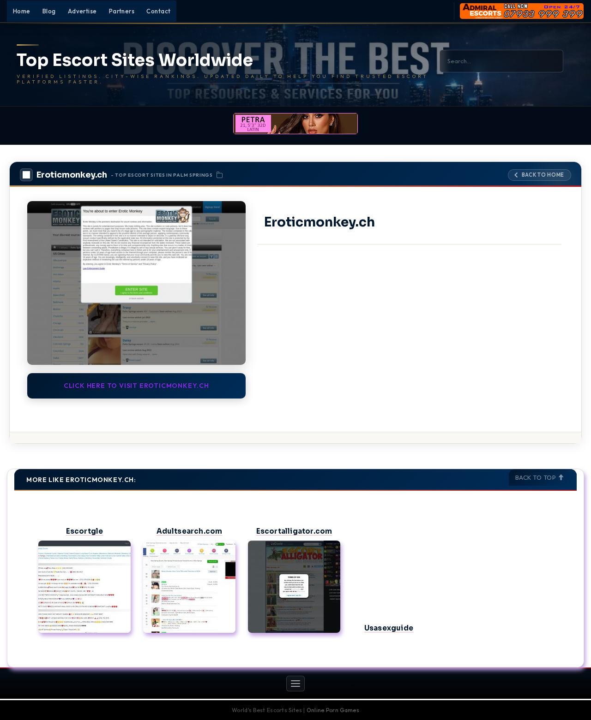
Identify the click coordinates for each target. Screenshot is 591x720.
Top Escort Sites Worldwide (135, 60)
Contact (158, 11)
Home (21, 11)
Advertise (82, 11)
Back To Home (543, 175)
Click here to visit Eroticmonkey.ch (136, 385)
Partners (122, 11)
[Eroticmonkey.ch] (136, 282)
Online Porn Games (333, 710)
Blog (49, 11)
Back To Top (536, 477)
